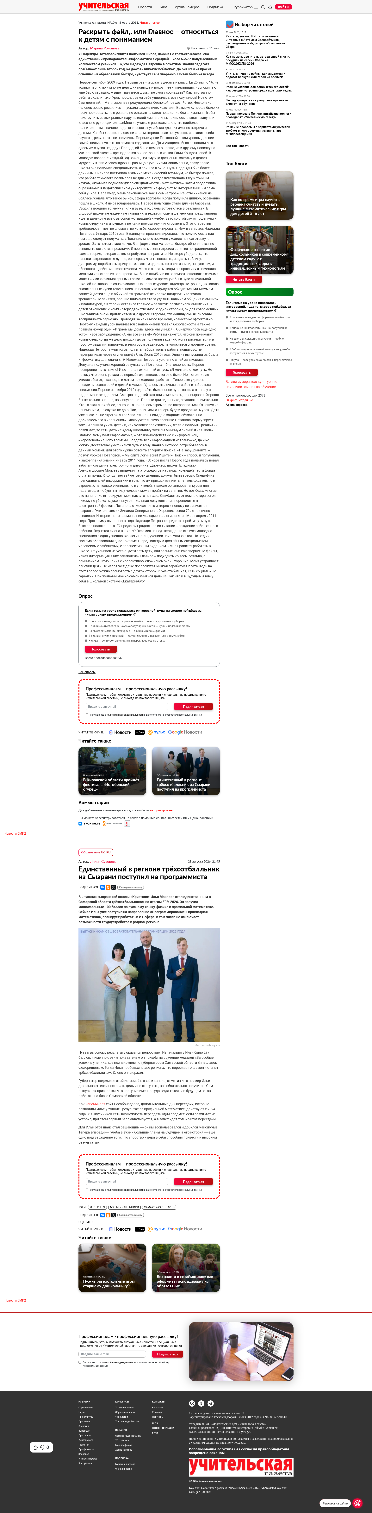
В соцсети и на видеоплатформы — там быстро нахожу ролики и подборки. (137, 621)
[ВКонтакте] (102, 887)
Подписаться (193, 706)
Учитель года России (127, 1421)
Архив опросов (236, 405)
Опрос (235, 292)
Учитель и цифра (87, 1458)
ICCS (155, 1423)
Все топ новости (237, 146)
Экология (83, 1426)
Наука (81, 1412)
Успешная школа (124, 1407)
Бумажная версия (125, 1464)
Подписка (215, 7)
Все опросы (87, 672)
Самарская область (159, 1207)
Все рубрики (85, 1463)
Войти (283, 6)
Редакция (157, 1407)
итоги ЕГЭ (97, 1207)
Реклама (157, 1412)
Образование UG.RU (168, 775)
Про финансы (86, 1449)
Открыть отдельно (239, 400)
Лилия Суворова (103, 861)
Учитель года (85, 1440)
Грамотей (83, 1444)
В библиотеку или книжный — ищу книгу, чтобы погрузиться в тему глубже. (137, 635)
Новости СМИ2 (15, 833)
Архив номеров (187, 7)
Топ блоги (236, 163)
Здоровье (83, 1454)
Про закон (84, 1421)
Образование (85, 1407)
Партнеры (157, 1417)
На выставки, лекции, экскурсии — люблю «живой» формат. (127, 630)
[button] (89, 823)
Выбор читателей (254, 24)
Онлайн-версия (123, 1468)
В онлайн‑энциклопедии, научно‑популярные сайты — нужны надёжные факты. (140, 626)
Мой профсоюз (123, 1445)
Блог (163, 7)
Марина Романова (104, 48)
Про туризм (84, 1435)
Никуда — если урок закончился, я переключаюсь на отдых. (127, 640)
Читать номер (150, 22)
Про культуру (85, 1417)
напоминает (95, 1104)
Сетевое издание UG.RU (128, 1436)
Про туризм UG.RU (93, 775)
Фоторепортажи (163, 1428)
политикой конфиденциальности (125, 714)
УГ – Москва (122, 1440)
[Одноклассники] (108, 887)
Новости (145, 7)
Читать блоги (244, 279)
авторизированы (162, 810)
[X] (113, 887)
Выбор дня (84, 1430)
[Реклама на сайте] (357, 1503)
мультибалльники (124, 1207)
